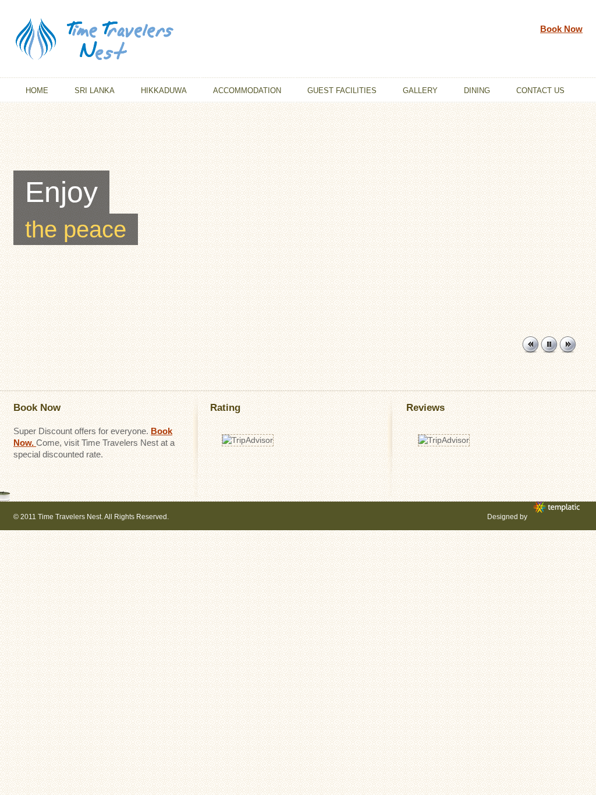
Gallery (420, 90)
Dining (477, 90)
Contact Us (540, 90)
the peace (75, 229)
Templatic (558, 507)
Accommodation (247, 90)
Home (37, 90)
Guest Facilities (342, 90)
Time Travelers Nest (69, 517)
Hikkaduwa (164, 90)
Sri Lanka (94, 90)
